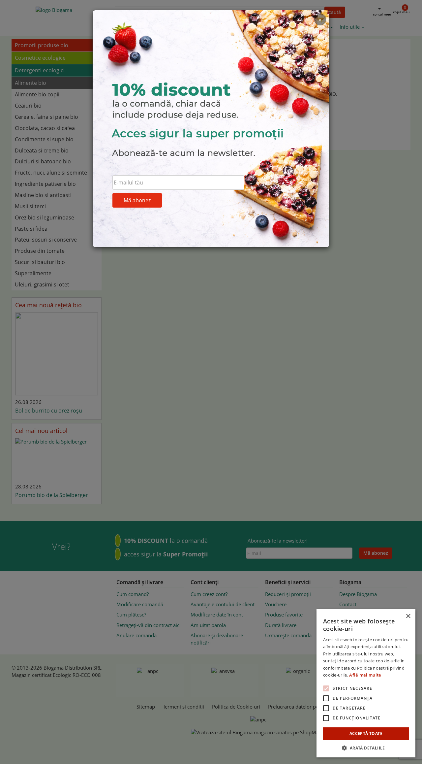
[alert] (365, 683)
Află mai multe (365, 675)
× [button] (408, 616)
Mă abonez (137, 200)
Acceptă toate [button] (365, 733)
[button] (366, 748)
